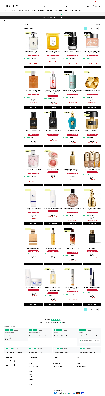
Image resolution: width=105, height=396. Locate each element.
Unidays (31, 379)
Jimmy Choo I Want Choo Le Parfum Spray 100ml (92, 209)
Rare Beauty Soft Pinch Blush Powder (53, 169)
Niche (71, 10)
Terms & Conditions (82, 361)
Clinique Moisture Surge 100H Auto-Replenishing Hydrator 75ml (92, 52)
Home (5, 20)
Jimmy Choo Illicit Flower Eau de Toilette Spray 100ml (33, 170)
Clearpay (31, 371)
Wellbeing (49, 10)
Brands (6, 10)
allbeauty (10, 390)
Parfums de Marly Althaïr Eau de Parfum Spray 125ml (33, 91)
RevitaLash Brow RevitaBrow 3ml (92, 287)
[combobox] (52, 6)
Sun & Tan (78, 10)
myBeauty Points (33, 366)
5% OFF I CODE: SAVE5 (33, 55)
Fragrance (13, 10)
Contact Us (32, 369)
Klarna (30, 374)
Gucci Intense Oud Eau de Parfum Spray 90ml (92, 247)
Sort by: (26, 28)
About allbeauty (57, 361)
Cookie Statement (81, 366)
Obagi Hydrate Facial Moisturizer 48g (53, 208)
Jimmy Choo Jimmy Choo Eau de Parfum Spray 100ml (72, 209)
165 (97, 28)
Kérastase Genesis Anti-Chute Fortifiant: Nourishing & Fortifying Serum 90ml (53, 92)
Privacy (79, 363)
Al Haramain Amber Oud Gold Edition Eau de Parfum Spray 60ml (33, 247)
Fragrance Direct (33, 382)
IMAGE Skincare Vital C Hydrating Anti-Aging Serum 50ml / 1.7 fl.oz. (73, 288)
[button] (88, 6)
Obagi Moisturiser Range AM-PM (33, 287)
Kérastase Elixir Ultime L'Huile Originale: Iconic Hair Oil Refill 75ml (53, 247)
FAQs (30, 384)
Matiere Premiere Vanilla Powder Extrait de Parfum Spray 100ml (53, 131)
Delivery (31, 361)
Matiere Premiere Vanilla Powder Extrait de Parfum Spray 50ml (33, 131)
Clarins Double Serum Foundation (92, 169)
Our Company (56, 363)
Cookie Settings (33, 377)
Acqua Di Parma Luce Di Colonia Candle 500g (53, 52)
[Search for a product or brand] (66, 6)
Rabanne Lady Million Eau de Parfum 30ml (92, 91)
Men (56, 10)
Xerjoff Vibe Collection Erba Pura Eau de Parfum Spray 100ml (73, 131)
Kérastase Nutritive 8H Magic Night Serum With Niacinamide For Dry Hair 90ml (73, 248)
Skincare (21, 10)
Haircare (28, 10)
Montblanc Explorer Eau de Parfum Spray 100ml (72, 52)
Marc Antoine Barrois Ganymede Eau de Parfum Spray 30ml (73, 170)
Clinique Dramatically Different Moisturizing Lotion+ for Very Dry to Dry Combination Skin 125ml (53, 289)
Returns (31, 363)
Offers (66, 10)
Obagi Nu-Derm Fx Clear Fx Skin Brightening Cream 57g (33, 209)
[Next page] (100, 28)
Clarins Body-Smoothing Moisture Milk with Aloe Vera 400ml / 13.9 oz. (72, 91)
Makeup (34, 10)
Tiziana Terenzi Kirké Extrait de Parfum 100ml (92, 131)
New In (60, 10)
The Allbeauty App (57, 366)
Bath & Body (41, 10)
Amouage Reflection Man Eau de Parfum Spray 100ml (33, 52)
